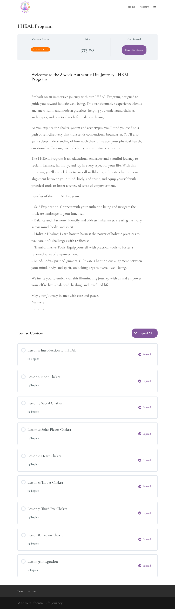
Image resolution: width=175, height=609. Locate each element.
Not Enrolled (40, 49)
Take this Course (134, 50)
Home (131, 7)
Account (144, 7)
